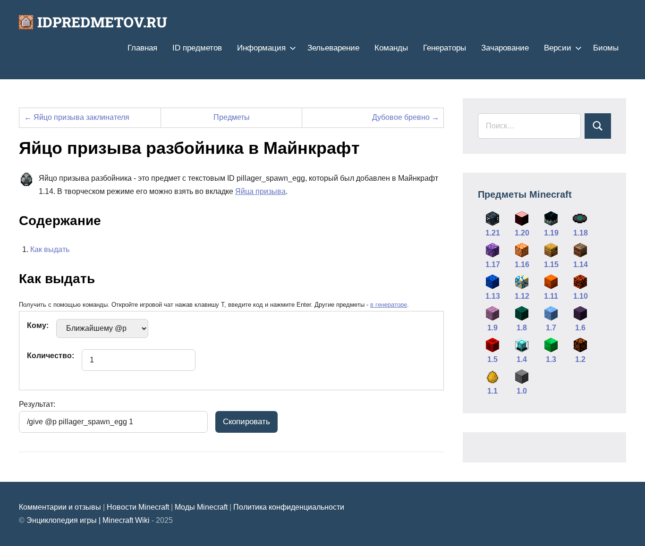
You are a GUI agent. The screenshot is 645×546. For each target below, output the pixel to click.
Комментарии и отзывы (60, 507)
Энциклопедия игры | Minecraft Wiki (88, 520)
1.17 (492, 264)
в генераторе (388, 304)
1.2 (580, 359)
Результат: (37, 404)
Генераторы (444, 47)
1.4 (522, 359)
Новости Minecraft (138, 507)
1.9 (492, 328)
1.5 (492, 359)
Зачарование (505, 47)
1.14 (580, 264)
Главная (142, 47)
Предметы (231, 117)
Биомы (606, 47)
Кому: (38, 325)
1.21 (492, 233)
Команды (391, 47)
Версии (557, 47)
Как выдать (49, 249)
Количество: (50, 356)
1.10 (580, 296)
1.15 (551, 264)
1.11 (551, 296)
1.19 (551, 233)
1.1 (492, 391)
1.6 (580, 328)
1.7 (551, 328)
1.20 (522, 233)
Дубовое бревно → (405, 117)
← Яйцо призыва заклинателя (76, 117)
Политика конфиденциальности (288, 507)
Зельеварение (333, 47)
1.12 (522, 296)
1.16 (522, 264)
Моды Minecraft (201, 507)
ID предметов (197, 47)
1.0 (522, 391)
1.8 (522, 328)
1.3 (551, 359)
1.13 (492, 296)
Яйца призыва (260, 191)
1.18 (580, 233)
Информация (261, 47)
